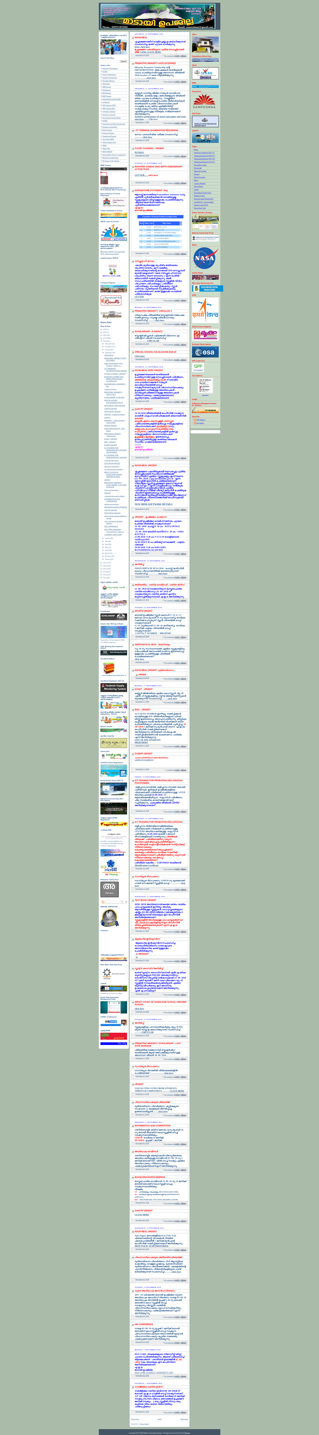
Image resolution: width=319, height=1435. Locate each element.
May (106, 547)
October (108, 350)
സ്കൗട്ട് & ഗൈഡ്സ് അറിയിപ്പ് (113, 469)
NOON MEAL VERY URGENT (114, 406)
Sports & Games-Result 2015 (203, 199)
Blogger (187, 1433)
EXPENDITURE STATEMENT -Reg (151, 190)
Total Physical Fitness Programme (113, 124)
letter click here (142, 47)
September (108, 353)
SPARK (104, 121)
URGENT (107, 493)
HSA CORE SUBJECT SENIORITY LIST (154, 1372)
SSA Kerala (106, 84)
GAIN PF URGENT (110, 409)
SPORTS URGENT (110, 426)
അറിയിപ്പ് (107, 417)
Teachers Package (108, 133)
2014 (105, 572)
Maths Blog (106, 148)
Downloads (198, 168)
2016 (105, 566)
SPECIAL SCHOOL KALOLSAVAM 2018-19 (155, 352)
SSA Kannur (106, 90)
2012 (105, 578)
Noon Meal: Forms (200, 165)
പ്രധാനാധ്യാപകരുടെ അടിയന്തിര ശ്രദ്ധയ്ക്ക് (158, 1257)
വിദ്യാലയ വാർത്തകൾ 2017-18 (204, 153)
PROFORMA (141, 742)
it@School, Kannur (108, 111)
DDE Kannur (106, 87)
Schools (196, 174)
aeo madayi (200, 423)
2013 (105, 575)
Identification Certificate (147, 865)
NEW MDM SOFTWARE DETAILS (154, 504)
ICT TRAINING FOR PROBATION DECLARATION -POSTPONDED (115, 450)
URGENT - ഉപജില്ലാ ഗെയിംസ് (114, 414)
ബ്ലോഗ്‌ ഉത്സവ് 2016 (201, 205)
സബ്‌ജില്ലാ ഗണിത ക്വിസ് (113, 534)
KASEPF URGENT (110, 445)
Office (196, 180)
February (108, 556)
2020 (105, 335)
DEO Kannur (106, 93)
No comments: (169, 56)
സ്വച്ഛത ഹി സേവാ (110, 389)
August (107, 538)
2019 (105, 338)
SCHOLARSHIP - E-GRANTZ (114, 397)
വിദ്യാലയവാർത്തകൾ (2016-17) (204, 156)
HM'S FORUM (107, 152)
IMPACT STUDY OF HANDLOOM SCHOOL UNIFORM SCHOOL (113, 475)
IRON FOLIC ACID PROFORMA (151, 1246)
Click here (140, 356)
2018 (105, 341)
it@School (106, 102)
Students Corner (199, 196)
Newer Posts (135, 1419)
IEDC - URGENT (110, 442)
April (107, 550)
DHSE (104, 145)
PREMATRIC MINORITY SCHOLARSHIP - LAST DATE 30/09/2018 (115, 485)
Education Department (110, 68)
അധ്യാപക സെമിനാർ (111, 504)
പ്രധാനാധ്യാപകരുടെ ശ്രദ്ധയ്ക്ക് (114, 496)
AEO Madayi (201, 420)
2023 (105, 329)
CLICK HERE (177, 1091)
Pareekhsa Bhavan (108, 81)
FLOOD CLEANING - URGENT (115, 374)
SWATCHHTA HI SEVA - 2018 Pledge (152, 644)
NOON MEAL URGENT (112, 411)
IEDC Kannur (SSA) (109, 105)
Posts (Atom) (144, 1424)
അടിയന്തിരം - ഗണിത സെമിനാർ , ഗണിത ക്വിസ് (159, 585)
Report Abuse (106, 322)
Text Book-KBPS (108, 139)
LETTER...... (141, 175)
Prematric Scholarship (109, 127)
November (108, 347)
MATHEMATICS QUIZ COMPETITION (152, 1126)
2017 (105, 563)
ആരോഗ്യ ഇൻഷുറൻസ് (111, 466)
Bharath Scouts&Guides (110, 158)
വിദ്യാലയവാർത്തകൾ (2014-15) (204, 162)
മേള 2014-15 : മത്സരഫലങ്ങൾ (203, 202)
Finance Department (109, 74)
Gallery (196, 190)
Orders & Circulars (200, 171)
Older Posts (184, 1419)
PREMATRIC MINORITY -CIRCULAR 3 (153, 311)
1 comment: (170, 770)
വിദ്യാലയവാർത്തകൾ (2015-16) (204, 159)
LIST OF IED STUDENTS (147, 740)
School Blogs (198, 186)
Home (160, 1419)
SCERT (104, 71)
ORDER (142, 674)
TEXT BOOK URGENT (112, 463)
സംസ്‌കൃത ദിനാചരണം (111, 460)
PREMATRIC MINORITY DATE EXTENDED (155, 63)
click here (151, 78)
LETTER (139, 296)
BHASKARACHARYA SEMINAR (115, 507)
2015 (105, 569)
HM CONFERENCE (111, 526)
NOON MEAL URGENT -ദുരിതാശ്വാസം (154, 670)
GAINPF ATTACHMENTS (144, 760)
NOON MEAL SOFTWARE (111, 99)
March (107, 553)
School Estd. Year (200, 208)
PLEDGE (139, 152)
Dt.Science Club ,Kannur (110, 161)
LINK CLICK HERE (150, 52)
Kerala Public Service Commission (114, 155)
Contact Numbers (200, 183)
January (108, 559)
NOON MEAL (109, 355)
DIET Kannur (106, 96)
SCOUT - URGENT (110, 439)
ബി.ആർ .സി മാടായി (108, 115)
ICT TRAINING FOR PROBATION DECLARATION (158, 822)
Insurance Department (109, 78)
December (108, 344)
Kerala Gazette (107, 130)
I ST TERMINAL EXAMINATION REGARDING (156, 130)
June (106, 544)
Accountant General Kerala (111, 118)
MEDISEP (143, 954)
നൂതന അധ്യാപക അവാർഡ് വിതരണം (155, 1291)
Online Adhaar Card (109, 142)
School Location (199, 177)
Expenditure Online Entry (202, 193)
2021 (105, 332)
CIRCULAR (153, 340)
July (106, 541)
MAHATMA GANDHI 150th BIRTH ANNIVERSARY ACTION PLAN (113, 379)
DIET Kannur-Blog (108, 108)
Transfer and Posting (109, 136)
